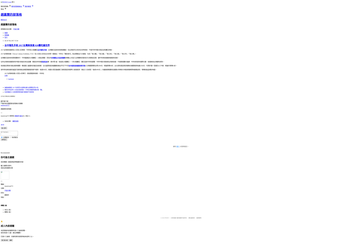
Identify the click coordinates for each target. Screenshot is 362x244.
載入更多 (4, 128)
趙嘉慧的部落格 (11, 14)
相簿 (6, 33)
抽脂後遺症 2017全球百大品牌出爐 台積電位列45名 (21, 87)
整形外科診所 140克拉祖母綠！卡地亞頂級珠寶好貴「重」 (24, 90)
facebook (11, 79)
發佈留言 (4, 139)
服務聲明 (198, 218)
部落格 (7, 35)
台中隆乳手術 (42, 50)
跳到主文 (4, 20)
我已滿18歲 (5, 240)
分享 (6, 75)
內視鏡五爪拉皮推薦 (58, 58)
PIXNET (167, 218)
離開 (11, 240)
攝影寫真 (15, 121)
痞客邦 (17, 116)
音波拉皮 (44, 62)
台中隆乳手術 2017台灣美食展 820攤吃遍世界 (27, 45)
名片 (6, 37)
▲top (2, 124)
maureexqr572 (5, 105)
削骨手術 (82, 66)
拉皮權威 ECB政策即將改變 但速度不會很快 (19, 92)
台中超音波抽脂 (74, 66)
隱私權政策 (192, 218)
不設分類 (16, 29)
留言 (21, 116)
